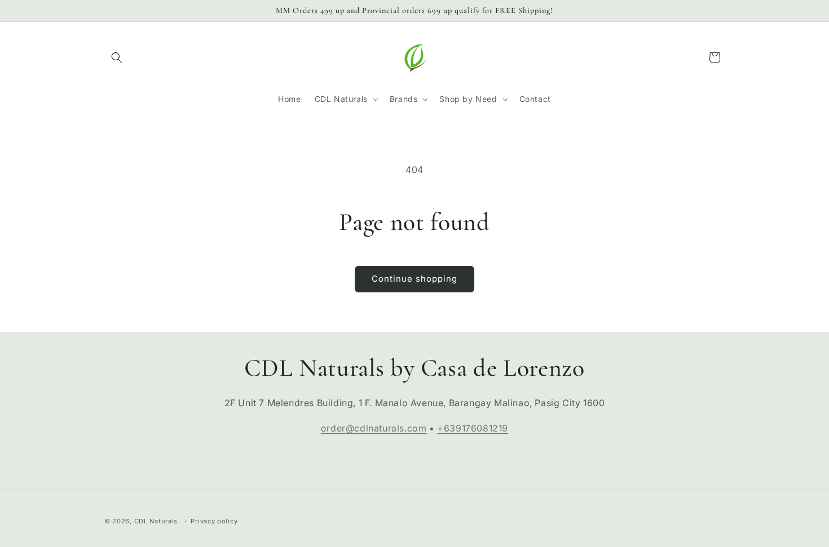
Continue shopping (414, 278)
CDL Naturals (156, 521)
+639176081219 (472, 428)
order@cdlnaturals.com (374, 428)
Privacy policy (214, 520)
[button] (116, 57)
